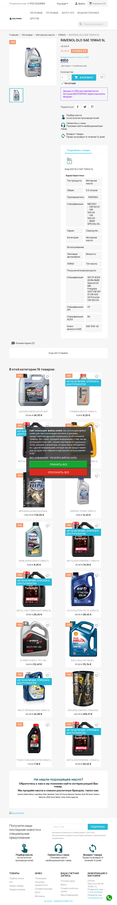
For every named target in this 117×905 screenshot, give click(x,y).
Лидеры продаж (17, 889)
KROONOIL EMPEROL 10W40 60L (83, 710)
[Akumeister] (58, 813)
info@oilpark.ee (95, 897)
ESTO (37, 892)
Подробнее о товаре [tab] (78, 150)
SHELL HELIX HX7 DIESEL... (83, 660)
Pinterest (92, 107)
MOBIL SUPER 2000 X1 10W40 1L (34, 560)
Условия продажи (43, 888)
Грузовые (52, 12)
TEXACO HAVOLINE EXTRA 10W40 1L (34, 760)
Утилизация (40, 878)
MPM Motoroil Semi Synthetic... (34, 511)
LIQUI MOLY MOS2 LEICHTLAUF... (34, 411)
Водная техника (88, 12)
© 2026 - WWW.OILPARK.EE (58, 901)
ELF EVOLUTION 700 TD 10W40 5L (83, 610)
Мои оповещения (69, 895)
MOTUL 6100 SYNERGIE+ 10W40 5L (83, 560)
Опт (11, 882)
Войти (63, 884)
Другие (34, 18)
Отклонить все (58, 472)
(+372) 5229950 (36, 3)
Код (67, 169)
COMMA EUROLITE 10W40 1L (83, 411)
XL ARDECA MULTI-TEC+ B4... (34, 660)
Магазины (40, 896)
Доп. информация (39, 457)
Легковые (36, 12)
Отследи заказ (68, 881)
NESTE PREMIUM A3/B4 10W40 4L (34, 710)
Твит (85, 107)
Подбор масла (16, 878)
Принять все (58, 464)
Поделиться (77, 107)
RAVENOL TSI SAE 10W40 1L (83, 511)
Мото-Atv (68, 12)
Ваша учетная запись (70, 874)
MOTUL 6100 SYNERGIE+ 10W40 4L (83, 760)
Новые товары (16, 885)
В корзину (84, 77)
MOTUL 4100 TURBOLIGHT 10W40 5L (34, 610)
